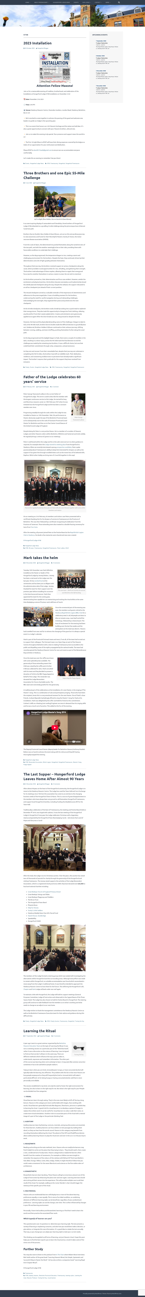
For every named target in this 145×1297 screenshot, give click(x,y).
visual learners (52, 1278)
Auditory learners (33, 1275)
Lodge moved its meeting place (55, 444)
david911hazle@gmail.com (43, 150)
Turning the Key (79, 1021)
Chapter (26, 989)
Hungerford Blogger (42, 48)
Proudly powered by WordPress (92, 1293)
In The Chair (60, 1254)
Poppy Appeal (27, 764)
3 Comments (56, 563)
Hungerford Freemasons (72, 163)
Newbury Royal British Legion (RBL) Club (68, 613)
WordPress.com (116, 1293)
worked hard (39, 581)
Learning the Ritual (39, 1031)
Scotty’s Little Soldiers (35, 910)
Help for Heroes (33, 908)
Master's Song (77, 762)
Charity (27, 367)
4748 (48, 163)
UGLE (67, 548)
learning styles (70, 1275)
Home (27, 2)
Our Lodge (86, 2)
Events (76, 2)
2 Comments (56, 1036)
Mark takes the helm (40, 557)
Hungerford (62, 163)
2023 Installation (37, 43)
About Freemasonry (41, 2)
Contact (97, 2)
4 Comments (56, 784)
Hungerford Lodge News (61, 2)
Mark (34, 989)
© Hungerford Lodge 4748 (32, 540)
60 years (31, 548)
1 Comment (55, 386)
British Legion (47, 762)
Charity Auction (54, 1021)
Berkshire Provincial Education (48, 1275)
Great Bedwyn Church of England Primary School (44, 892)
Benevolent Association (35, 762)
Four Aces (34, 527)
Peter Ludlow (61, 548)
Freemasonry (54, 163)
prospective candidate (64, 447)
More (107, 2)
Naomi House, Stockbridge (37, 916)
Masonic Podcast (32, 1278)
